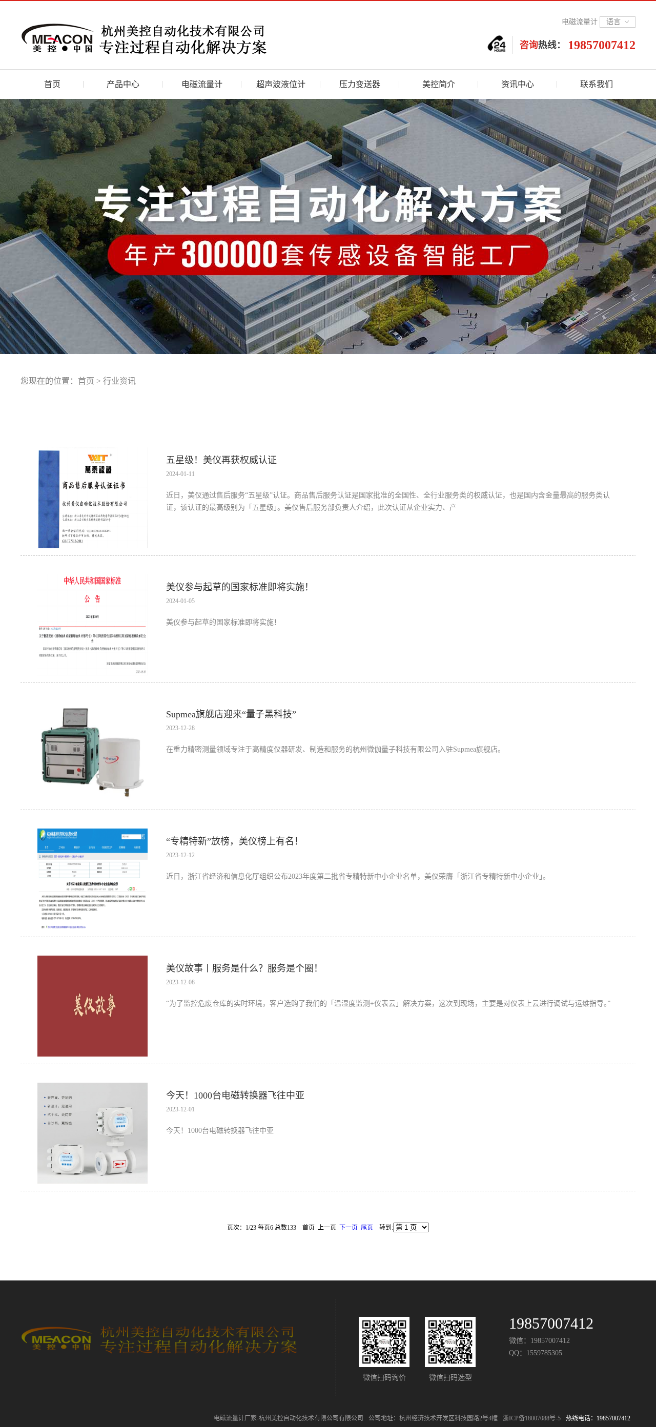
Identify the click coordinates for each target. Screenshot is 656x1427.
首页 (86, 381)
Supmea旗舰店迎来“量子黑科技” (231, 714)
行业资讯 (119, 381)
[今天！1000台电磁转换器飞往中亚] (92, 1087)
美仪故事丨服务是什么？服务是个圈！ (244, 968)
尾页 (367, 1227)
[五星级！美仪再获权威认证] (92, 451)
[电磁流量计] (181, 36)
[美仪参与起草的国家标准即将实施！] (92, 578)
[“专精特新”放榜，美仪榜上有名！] (92, 833)
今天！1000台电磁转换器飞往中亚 (235, 1095)
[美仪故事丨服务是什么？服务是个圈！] (92, 960)
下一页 (348, 1227)
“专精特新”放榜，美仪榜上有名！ (234, 841)
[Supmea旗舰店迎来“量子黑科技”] (92, 705)
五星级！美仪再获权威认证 (221, 460)
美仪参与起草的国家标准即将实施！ (240, 587)
